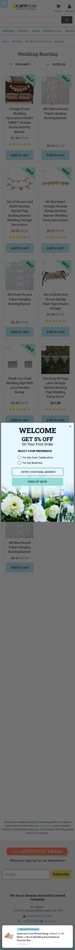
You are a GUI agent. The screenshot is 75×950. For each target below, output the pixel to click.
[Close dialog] (70, 426)
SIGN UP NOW (37, 482)
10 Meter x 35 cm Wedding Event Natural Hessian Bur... (40, 937)
